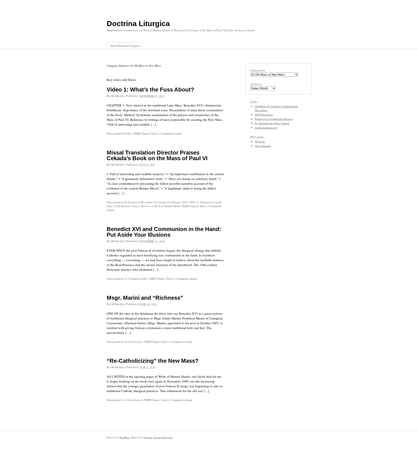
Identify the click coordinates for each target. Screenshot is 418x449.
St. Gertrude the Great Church (272, 123)
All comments (263, 146)
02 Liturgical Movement (138, 202)
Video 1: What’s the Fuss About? (150, 89)
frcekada (117, 96)
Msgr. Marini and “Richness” (145, 297)
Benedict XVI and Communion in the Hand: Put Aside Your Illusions (164, 232)
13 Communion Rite (136, 279)
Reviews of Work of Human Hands (161, 206)
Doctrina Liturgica (138, 23)
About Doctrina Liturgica (125, 46)
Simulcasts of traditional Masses (274, 119)
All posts (260, 141)
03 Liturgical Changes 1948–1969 (174, 202)
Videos (128, 133)
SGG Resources (264, 114)
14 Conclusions (133, 342)
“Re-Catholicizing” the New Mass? (153, 361)
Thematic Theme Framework (158, 437)
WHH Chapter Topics (146, 133)
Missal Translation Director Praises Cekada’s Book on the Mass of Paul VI (157, 155)
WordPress (124, 437)
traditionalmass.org (266, 128)
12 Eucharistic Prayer (127, 206)
